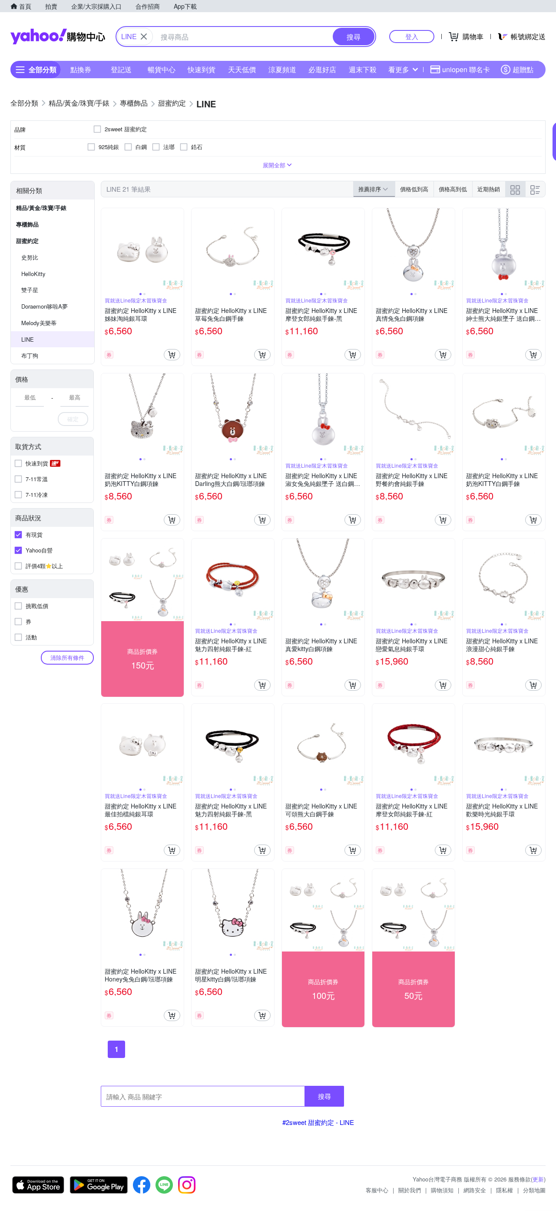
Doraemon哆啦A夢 (44, 306)
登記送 (121, 69)
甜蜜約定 (27, 240)
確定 (73, 419)
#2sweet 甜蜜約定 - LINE (318, 1122)
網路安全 (474, 1190)
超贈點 (523, 69)
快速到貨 (201, 69)
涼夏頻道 (282, 69)
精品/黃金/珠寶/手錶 (41, 207)
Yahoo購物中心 (57, 36)
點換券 (80, 69)
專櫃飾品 (27, 224)
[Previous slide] (107, 249)
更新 (538, 1179)
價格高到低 (453, 189)
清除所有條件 (67, 657)
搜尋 (324, 1096)
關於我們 (409, 1190)
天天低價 (242, 69)
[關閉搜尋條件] (144, 36)
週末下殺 (363, 69)
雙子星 (29, 290)
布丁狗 (29, 355)
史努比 (29, 257)
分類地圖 (534, 1190)
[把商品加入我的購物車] (172, 354)
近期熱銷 (488, 189)
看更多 (398, 69)
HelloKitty (33, 273)
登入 (411, 36)
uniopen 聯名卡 (466, 69)
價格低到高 (414, 189)
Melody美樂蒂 (38, 323)
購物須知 (442, 1190)
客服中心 (377, 1190)
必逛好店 (322, 69)
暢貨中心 (161, 69)
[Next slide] (178, 249)
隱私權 (504, 1190)
